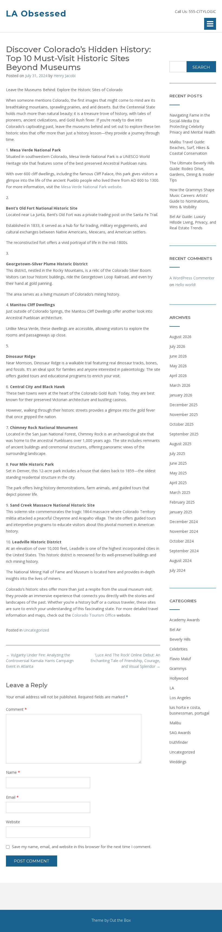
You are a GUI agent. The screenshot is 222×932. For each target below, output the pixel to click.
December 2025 (183, 404)
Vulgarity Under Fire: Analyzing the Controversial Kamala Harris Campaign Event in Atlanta (40, 660)
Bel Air (175, 629)
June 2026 (178, 356)
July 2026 (177, 346)
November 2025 (183, 414)
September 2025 (183, 434)
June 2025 (178, 463)
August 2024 (180, 560)
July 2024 (177, 570)
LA (171, 687)
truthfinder (178, 742)
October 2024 (181, 541)
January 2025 (180, 511)
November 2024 (183, 531)
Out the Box (120, 920)
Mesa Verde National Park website (91, 186)
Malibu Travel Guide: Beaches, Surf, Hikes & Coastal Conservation (189, 147)
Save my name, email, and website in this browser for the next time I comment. (81, 846)
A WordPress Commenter (191, 277)
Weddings (178, 761)
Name (13, 772)
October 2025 (181, 424)
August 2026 (180, 336)
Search (201, 67)
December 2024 (183, 521)
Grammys (178, 668)
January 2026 (180, 395)
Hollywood (178, 678)
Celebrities (178, 649)
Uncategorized (36, 630)
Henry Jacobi (65, 75)
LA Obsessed (36, 14)
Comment (16, 709)
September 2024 (183, 550)
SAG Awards (180, 732)
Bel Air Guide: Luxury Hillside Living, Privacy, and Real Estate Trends (192, 222)
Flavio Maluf (180, 658)
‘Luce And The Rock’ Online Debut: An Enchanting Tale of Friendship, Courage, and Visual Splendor (125, 660)
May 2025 (178, 472)
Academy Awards (184, 619)
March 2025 (179, 492)
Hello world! (185, 284)
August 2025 (180, 443)
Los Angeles (180, 697)
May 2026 (178, 365)
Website (13, 821)
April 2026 (178, 375)
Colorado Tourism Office (94, 615)
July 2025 (177, 453)
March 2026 (179, 385)
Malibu (175, 722)
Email (12, 797)
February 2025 (182, 502)
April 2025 (178, 482)
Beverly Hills (180, 639)
